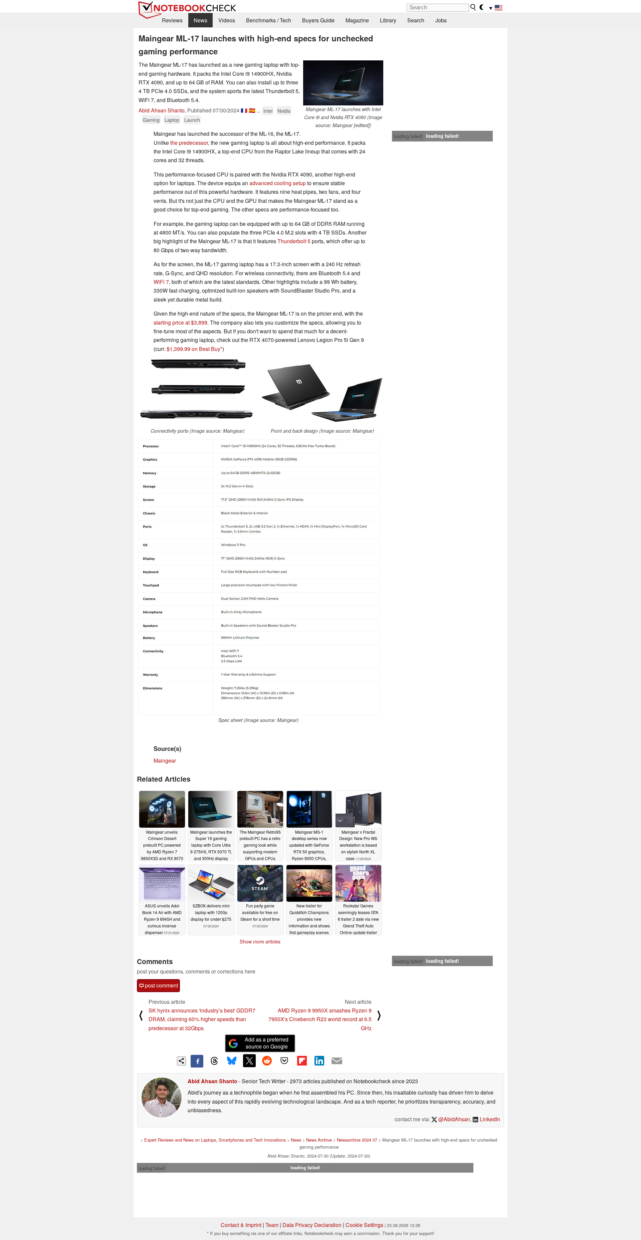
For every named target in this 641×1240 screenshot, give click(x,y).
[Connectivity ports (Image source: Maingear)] (197, 393)
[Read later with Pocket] (284, 1060)
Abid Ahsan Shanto (162, 110)
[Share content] (181, 1061)
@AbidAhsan (453, 1119)
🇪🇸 (252, 110)
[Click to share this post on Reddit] (266, 1060)
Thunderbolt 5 (293, 241)
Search (415, 20)
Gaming (151, 119)
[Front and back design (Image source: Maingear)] (322, 393)
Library (388, 20)
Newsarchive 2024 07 (357, 1140)
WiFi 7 (161, 282)
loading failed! (408, 136)
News (200, 20)
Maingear (165, 760)
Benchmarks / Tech (268, 20)
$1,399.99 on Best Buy (193, 349)
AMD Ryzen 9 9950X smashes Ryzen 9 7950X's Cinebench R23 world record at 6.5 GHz (320, 1019)
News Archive (319, 1140)
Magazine (357, 20)
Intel (267, 110)
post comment (161, 985)
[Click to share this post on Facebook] (197, 1061)
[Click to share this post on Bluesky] (231, 1061)
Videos (226, 20)
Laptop (172, 119)
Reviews (172, 20)
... (259, 110)
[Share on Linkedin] (319, 1060)
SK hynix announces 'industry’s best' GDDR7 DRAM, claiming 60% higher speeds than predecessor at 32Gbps (202, 1019)
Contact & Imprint (241, 1225)
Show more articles (260, 941)
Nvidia (283, 110)
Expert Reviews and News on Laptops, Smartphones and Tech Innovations (215, 1140)
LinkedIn (489, 1119)
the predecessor (189, 142)
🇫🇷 (244, 110)
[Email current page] (337, 1061)
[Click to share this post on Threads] (214, 1061)
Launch (192, 119)
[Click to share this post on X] (249, 1060)
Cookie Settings (364, 1225)
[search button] (473, 7)
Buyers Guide (318, 20)
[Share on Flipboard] (301, 1060)
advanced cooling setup (277, 183)
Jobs (441, 20)
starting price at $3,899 (180, 322)
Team (271, 1225)
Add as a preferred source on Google (266, 1043)
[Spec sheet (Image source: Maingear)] (258, 577)
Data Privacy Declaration (312, 1225)
